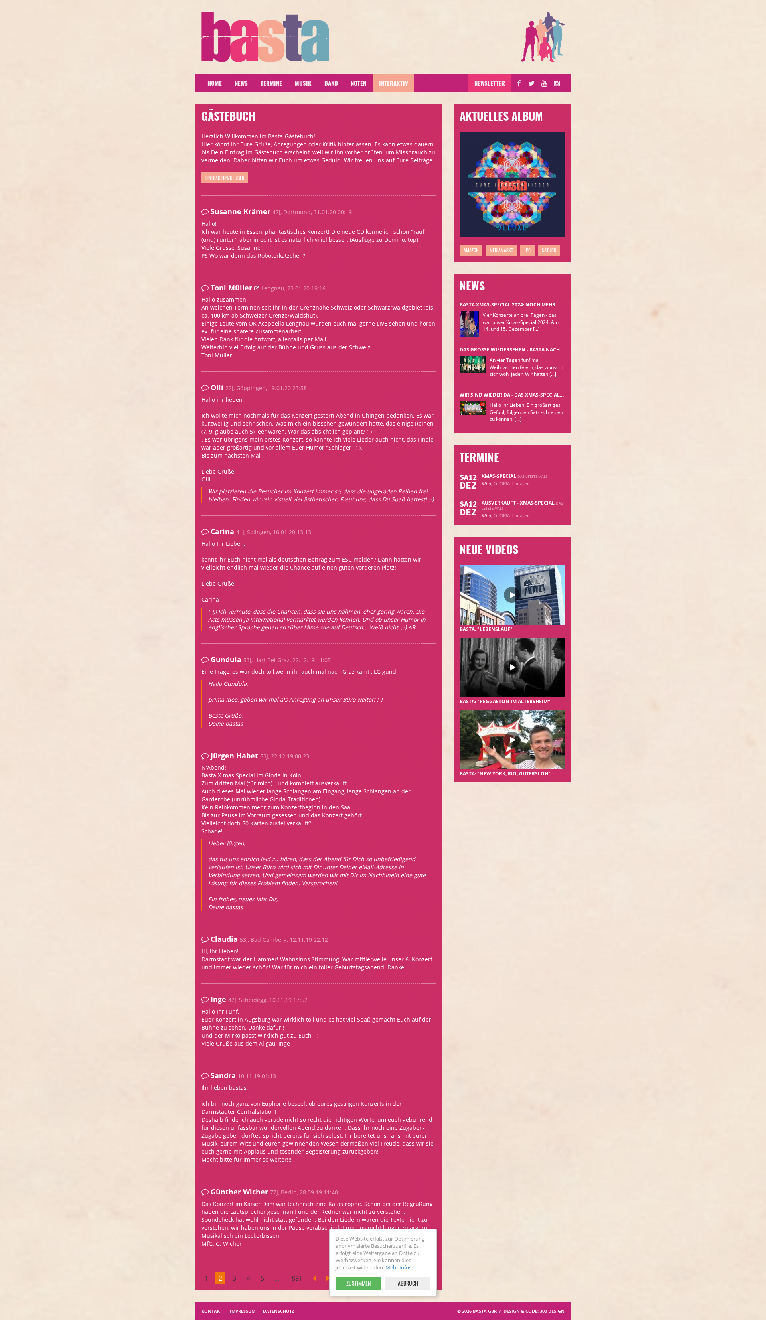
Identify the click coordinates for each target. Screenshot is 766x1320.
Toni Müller (232, 287)
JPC (527, 250)
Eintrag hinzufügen (224, 177)
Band (331, 83)
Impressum (242, 1311)
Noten (358, 83)
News (241, 83)
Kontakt (211, 1311)
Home (214, 83)
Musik (303, 83)
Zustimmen (358, 1283)
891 (297, 1278)
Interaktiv (393, 83)
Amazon (471, 250)
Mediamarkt (501, 250)
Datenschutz (278, 1311)
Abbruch (408, 1283)
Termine (271, 83)
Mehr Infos (398, 1267)
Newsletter (489, 83)
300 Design (552, 1311)
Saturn (549, 250)
